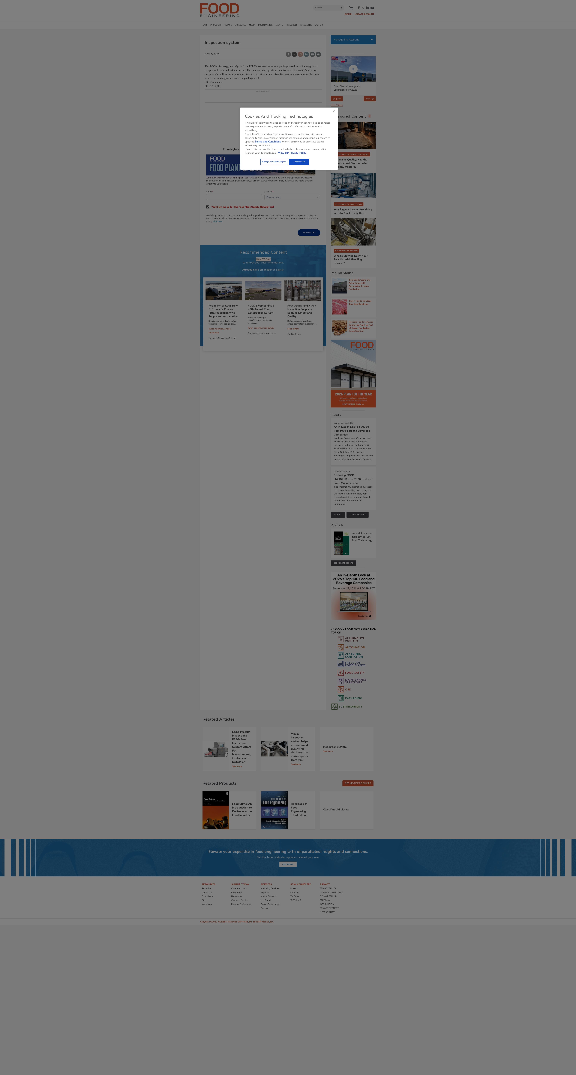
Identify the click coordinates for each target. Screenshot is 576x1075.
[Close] (333, 111)
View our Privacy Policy (292, 153)
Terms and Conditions (268, 141)
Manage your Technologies (274, 161)
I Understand (299, 161)
